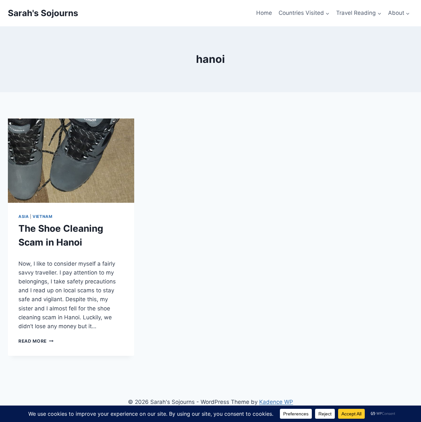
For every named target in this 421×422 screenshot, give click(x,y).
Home (264, 13)
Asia (23, 216)
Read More (36, 341)
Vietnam (42, 216)
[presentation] (71, 161)
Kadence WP (276, 402)
